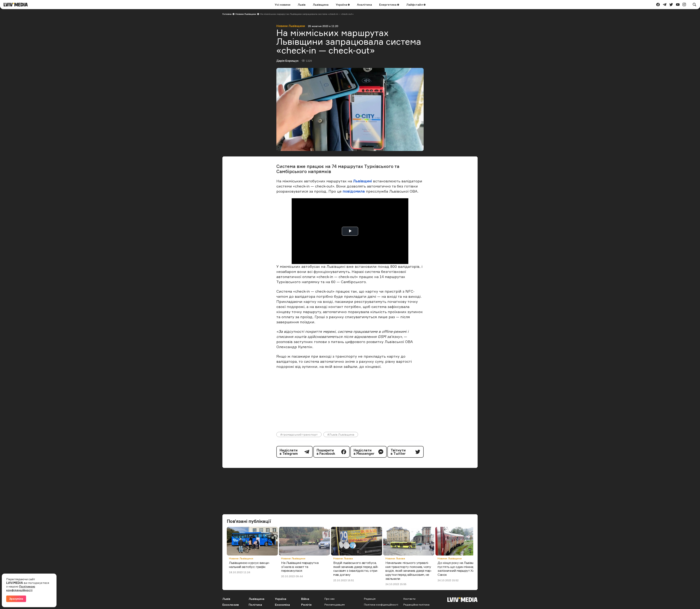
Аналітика (364, 4)
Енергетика (388, 4)
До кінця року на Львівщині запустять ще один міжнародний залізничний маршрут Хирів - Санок (461, 569)
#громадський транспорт (299, 434)
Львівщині (362, 181)
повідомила (354, 191)
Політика (255, 604)
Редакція (370, 598)
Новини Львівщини (246, 14)
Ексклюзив (230, 604)
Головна (227, 14)
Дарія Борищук (287, 60)
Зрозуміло (16, 598)
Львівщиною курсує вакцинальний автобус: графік (249, 565)
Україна (342, 4)
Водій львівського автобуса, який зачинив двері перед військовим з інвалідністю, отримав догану (355, 569)
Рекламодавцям (334, 604)
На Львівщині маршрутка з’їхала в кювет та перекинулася (299, 566)
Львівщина (320, 4)
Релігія (306, 604)
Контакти (409, 598)
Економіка (282, 604)
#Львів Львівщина (340, 434)
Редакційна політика (416, 604)
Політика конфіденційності (381, 604)
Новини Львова (343, 558)
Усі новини (282, 4)
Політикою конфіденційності (20, 588)
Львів (302, 4)
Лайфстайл (415, 4)
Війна (305, 599)
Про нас (329, 598)
